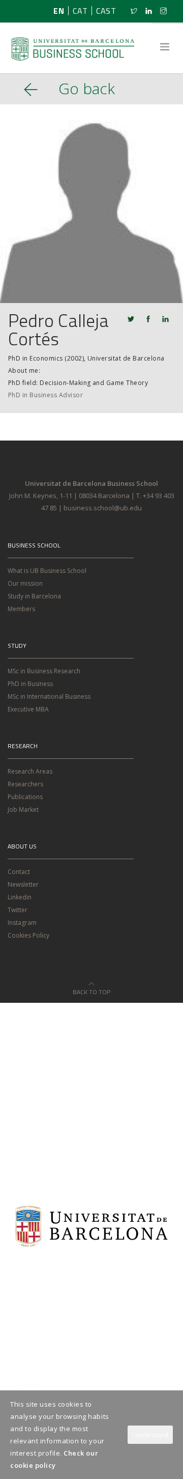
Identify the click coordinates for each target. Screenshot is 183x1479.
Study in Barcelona (34, 596)
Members (21, 609)
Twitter (17, 910)
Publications (25, 796)
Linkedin (20, 897)
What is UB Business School (47, 570)
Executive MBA (28, 709)
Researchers (25, 784)
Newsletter (23, 884)
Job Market (23, 809)
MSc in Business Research (44, 671)
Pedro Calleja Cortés (58, 329)
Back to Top (91, 989)
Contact (19, 871)
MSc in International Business (49, 696)
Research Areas (30, 771)
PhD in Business (30, 683)
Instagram (22, 922)
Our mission (25, 583)
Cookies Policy (28, 935)
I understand (150, 1435)
